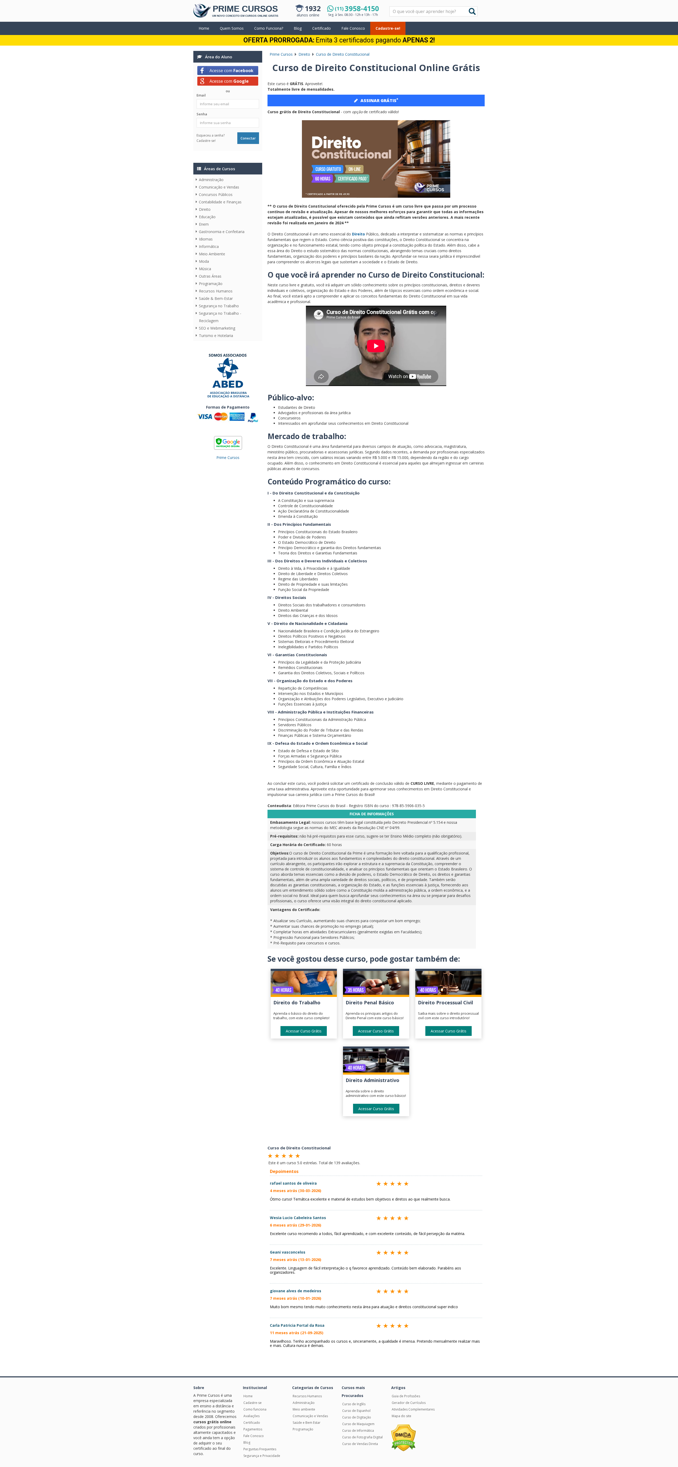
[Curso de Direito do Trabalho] (304, 984)
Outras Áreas (210, 276)
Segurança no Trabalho (219, 305)
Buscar (472, 11)
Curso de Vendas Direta (360, 1444)
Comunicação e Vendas (219, 187)
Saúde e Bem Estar (306, 1422)
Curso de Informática (358, 1430)
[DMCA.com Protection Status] (403, 1437)
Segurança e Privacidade (261, 1455)
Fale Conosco (353, 28)
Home (204, 28)
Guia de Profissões (406, 1396)
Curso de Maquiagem (358, 1424)
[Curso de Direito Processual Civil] (448, 984)
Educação (207, 216)
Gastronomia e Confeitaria (221, 231)
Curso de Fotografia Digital (362, 1437)
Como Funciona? (268, 28)
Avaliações (251, 1416)
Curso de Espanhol (356, 1410)
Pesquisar (389, 6)
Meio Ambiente (212, 253)
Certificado (321, 28)
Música (205, 268)
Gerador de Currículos (409, 1402)
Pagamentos (252, 1429)
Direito (205, 209)
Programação (210, 283)
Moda (204, 261)
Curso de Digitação (356, 1417)
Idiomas (206, 239)
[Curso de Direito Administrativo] (376, 1062)
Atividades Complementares (413, 1409)
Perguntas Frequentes (259, 1449)
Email (201, 95)
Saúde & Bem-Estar (216, 298)
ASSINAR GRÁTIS (379, 100)
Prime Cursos (227, 457)
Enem (204, 224)
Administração (211, 179)
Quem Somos (232, 28)
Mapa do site (401, 1416)
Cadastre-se (252, 1402)
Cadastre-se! (388, 28)
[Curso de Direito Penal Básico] (376, 984)
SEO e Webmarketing (217, 328)
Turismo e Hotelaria (216, 335)
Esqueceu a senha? (211, 135)
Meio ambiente (304, 1409)
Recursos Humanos (216, 291)
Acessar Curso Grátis (304, 1031)
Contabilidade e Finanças (220, 201)
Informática (209, 246)
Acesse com (231, 70)
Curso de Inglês (353, 1404)
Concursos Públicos (216, 194)
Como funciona (254, 1409)
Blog (298, 28)
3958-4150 (357, 8)
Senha (202, 114)
